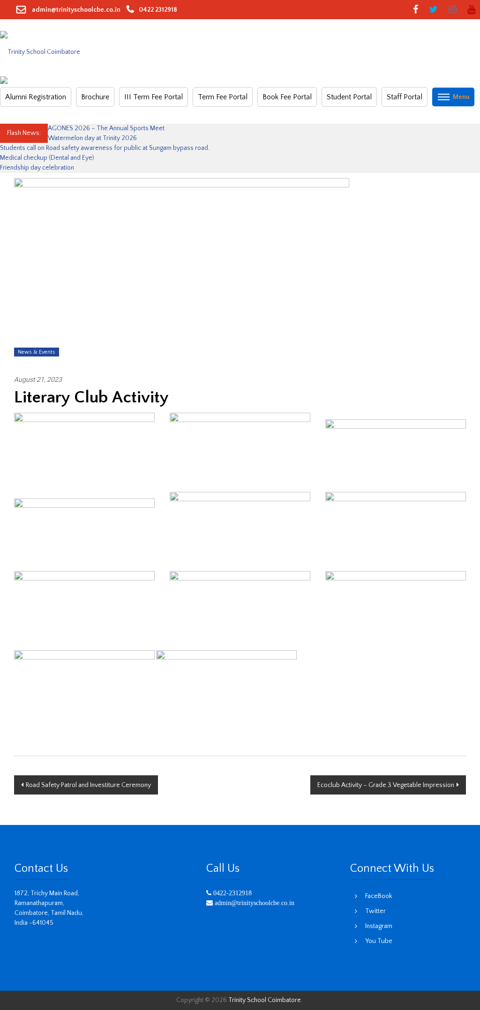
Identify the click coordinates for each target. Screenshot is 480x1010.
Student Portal (349, 97)
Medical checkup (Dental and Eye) (48, 158)
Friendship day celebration (37, 167)
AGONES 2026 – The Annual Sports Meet (106, 128)
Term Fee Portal (223, 97)
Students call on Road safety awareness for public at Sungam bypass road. (105, 148)
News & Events (36, 352)
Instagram (378, 926)
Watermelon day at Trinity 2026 (92, 138)
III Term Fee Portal (153, 97)
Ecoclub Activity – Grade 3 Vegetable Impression (385, 785)
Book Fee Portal (287, 97)
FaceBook (378, 896)
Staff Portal (404, 97)
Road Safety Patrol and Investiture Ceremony (88, 785)
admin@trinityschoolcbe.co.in (75, 10)
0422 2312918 (158, 10)
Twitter (375, 911)
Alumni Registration (35, 97)
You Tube (378, 941)
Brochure (95, 97)
